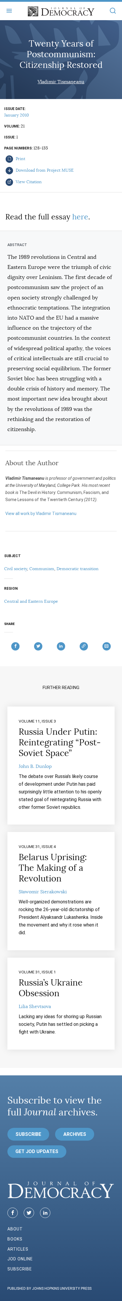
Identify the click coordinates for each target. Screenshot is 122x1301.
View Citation (28, 181)
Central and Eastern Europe (31, 601)
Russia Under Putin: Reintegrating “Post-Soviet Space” (60, 742)
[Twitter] (29, 1213)
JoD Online (20, 1259)
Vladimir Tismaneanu (61, 82)
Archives (74, 1134)
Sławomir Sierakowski (43, 892)
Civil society (15, 568)
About (15, 1229)
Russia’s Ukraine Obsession (51, 988)
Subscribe (28, 1134)
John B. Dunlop (35, 766)
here (80, 216)
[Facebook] (12, 1213)
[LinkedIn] (45, 1213)
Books (15, 1239)
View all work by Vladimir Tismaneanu (40, 513)
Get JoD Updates (36, 1151)
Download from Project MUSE (44, 170)
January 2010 (16, 115)
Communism (41, 568)
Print (20, 158)
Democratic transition (78, 568)
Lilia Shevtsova (35, 1007)
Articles (17, 1249)
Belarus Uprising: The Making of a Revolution (53, 868)
